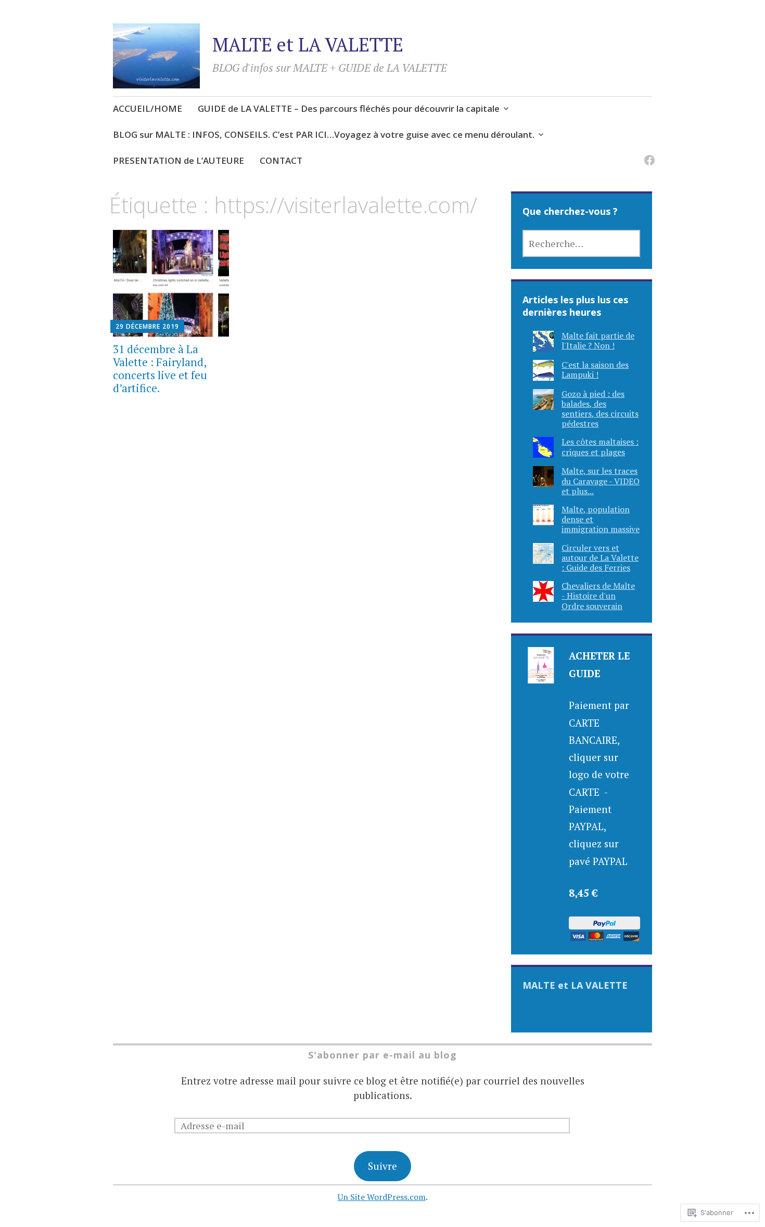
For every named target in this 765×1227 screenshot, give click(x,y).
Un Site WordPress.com (382, 1197)
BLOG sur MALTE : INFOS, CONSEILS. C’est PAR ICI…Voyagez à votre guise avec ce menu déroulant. (323, 134)
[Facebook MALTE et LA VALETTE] (647, 154)
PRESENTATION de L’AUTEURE (178, 160)
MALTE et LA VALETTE (307, 44)
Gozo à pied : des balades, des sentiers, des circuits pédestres (600, 409)
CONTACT (281, 160)
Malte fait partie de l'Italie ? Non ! (598, 340)
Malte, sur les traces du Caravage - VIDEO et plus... (601, 480)
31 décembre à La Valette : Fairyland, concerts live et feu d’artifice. (160, 369)
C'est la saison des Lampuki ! (595, 369)
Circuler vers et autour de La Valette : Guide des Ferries (600, 557)
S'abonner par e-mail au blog (382, 1055)
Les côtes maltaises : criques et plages (600, 446)
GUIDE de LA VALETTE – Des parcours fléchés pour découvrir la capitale (349, 108)
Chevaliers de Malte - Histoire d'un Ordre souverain (598, 595)
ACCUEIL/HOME (147, 108)
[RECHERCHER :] (581, 243)
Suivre (382, 1165)
